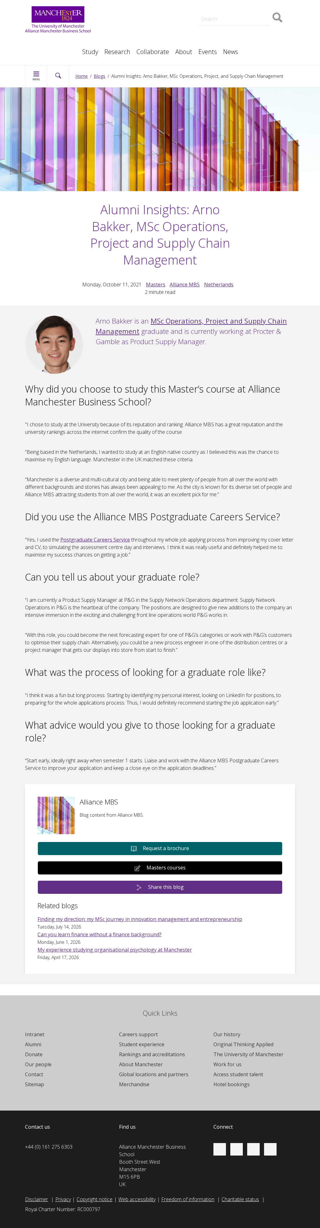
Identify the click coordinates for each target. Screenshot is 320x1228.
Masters (130, 35)
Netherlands (218, 284)
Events (207, 51)
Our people (38, 1064)
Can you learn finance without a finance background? (100, 934)
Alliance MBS (185, 284)
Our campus (44, 48)
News (230, 51)
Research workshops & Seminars (68, 48)
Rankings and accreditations (152, 1054)
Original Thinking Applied (243, 1044)
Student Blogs (46, 41)
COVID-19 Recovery (143, 35)
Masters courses (166, 867)
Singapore (42, 41)
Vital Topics (133, 7)
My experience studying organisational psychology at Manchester (115, 949)
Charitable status (240, 1199)
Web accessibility (137, 1199)
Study (90, 51)
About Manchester (141, 1064)
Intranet (34, 1034)
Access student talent (238, 1074)
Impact (129, 21)
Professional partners (235, 27)
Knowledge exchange (145, 27)
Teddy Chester (137, 21)
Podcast (130, 5)
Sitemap (34, 1084)
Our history (226, 1034)
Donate (33, 1054)
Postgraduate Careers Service (95, 539)
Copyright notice (94, 1199)
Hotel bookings (231, 1084)
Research (117, 51)
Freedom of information (187, 1199)
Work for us (227, 1064)
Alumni (33, 1044)
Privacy (63, 1199)
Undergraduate (228, 35)
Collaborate (153, 51)
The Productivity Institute (58, 48)
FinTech (220, 35)
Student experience (141, 1044)
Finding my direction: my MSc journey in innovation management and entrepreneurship (140, 919)
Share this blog (166, 887)
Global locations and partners (153, 1074)
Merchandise (134, 1084)
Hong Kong (43, 48)
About (183, 51)
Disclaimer (36, 1199)
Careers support (138, 1034)
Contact (34, 1074)
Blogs (99, 76)
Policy (37, 41)
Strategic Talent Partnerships (153, 13)
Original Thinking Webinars (240, 7)
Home (81, 76)
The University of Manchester (248, 1054)
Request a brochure (166, 848)
